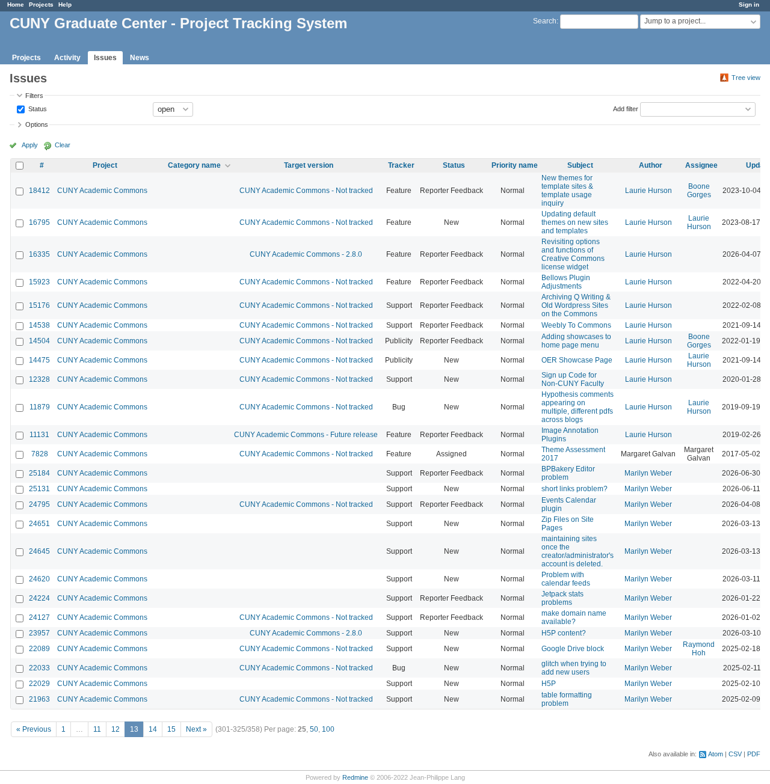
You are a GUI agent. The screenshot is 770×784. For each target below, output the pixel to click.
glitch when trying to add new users (573, 668)
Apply (30, 145)
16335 (39, 254)
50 (314, 729)
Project (105, 165)
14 (153, 729)
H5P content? (563, 633)
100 (328, 729)
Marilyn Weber (648, 473)
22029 (39, 683)
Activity (67, 58)
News (139, 58)
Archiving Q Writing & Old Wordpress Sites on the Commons (576, 305)
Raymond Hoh (699, 648)
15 (171, 729)
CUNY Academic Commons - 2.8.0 (306, 254)
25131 (39, 489)
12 (115, 729)
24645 (39, 551)
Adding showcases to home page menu (576, 340)
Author (650, 165)
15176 (39, 305)
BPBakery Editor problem (568, 473)
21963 (39, 699)
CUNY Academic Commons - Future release (306, 434)
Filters (34, 95)
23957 (39, 633)
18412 (39, 190)
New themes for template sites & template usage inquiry (567, 190)
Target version (308, 165)
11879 (39, 407)
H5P (548, 683)
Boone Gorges (699, 190)
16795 (39, 222)
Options (36, 124)
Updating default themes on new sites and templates (574, 222)
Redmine (355, 777)
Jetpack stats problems (562, 598)
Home (15, 4)
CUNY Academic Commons (102, 190)
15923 (39, 282)
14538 (39, 325)
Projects (41, 4)
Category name (194, 165)
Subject (580, 165)
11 (97, 729)
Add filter (625, 108)
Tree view (746, 77)
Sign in (749, 4)
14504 (39, 341)
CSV (735, 754)
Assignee (701, 165)
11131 (39, 434)
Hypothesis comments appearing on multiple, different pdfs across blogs (577, 407)
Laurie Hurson (648, 190)
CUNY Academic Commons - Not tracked (306, 190)
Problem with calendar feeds (565, 579)
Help (65, 4)
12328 (39, 379)
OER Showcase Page (576, 360)
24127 (39, 617)
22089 (39, 649)
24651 (39, 523)
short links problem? (574, 489)
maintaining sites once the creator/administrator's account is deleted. (577, 551)
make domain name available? (573, 617)
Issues (105, 58)
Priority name (514, 165)
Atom (715, 754)
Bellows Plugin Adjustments (565, 282)
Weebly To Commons (576, 325)
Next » (196, 729)
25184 (39, 473)
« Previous (33, 729)
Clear (62, 145)
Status (36, 108)
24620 (39, 579)
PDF (753, 754)
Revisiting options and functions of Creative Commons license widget (573, 254)
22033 (39, 668)
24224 (39, 598)
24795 (39, 504)
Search (544, 21)
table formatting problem (566, 699)
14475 (39, 360)
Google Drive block (572, 649)
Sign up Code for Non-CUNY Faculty (572, 379)
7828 (39, 454)
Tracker (401, 165)
